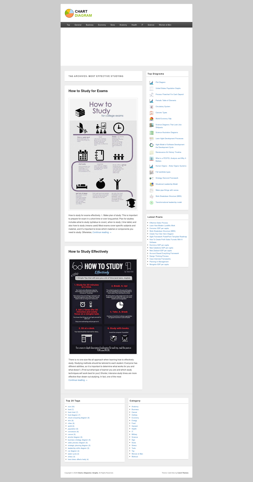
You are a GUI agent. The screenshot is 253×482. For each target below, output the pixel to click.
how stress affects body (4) (78, 459)
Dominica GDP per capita (159, 245)
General (78, 24)
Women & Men (165, 24)
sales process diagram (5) (78, 442)
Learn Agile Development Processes (169, 138)
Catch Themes (182, 473)
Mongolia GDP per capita (159, 264)
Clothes (134, 415)
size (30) (71, 406)
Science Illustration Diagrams (167, 132)
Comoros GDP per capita (159, 228)
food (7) (71, 409)
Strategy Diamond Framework (167, 178)
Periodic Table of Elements (166, 100)
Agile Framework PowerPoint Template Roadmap (168, 236)
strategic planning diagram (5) (79, 445)
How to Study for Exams (88, 90)
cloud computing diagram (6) (78, 417)
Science (151, 24)
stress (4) (71, 456)
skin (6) (71, 420)
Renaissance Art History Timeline (168, 152)
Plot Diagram (161, 82)
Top (68, 24)
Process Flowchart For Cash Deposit (170, 94)
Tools (134, 448)
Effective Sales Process (159, 222)
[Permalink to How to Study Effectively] (103, 356)
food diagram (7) (74, 415)
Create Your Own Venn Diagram (162, 234)
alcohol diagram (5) (75, 437)
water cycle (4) (73, 453)
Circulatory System (163, 106)
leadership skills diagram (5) (78, 448)
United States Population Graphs (168, 88)
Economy (102, 24)
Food (133, 423)
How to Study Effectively (88, 251)
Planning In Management (159, 261)
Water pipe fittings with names (167, 190)
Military (134, 434)
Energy (134, 420)
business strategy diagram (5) (79, 440)
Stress (134, 445)
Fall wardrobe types (163, 172)
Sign (133, 440)
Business (89, 24)
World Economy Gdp (163, 118)
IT (142, 24)
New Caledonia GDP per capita (161, 247)
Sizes (112, 24)
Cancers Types (161, 112)
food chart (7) (73, 412)
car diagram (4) (73, 451)
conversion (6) (73, 431)
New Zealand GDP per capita (161, 250)
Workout (135, 456)
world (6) (71, 426)
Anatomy (123, 24)
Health (134, 24)
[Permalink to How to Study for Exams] (103, 211)
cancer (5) (72, 434)
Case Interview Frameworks (160, 259)
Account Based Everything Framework (164, 253)
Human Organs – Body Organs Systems (171, 166)
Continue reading (102, 232)
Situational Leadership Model (167, 184)
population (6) (73, 428)
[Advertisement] (126, 47)
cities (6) (71, 423)
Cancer (134, 412)
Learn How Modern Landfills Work (162, 225)
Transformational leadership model (169, 202)
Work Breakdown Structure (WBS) (169, 196)
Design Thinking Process (159, 256)
